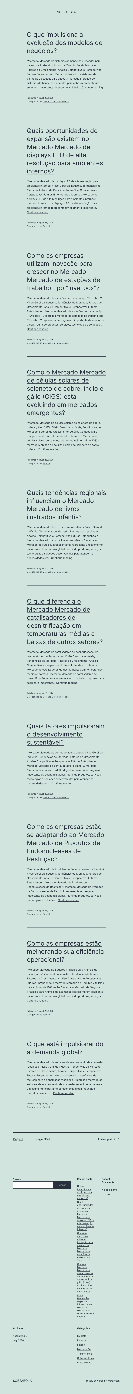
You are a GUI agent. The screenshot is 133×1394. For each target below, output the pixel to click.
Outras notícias (85, 1358)
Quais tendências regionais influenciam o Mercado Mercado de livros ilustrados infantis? (85, 1306)
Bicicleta (81, 1336)
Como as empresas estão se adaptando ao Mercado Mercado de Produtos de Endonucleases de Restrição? (65, 843)
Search (17, 1179)
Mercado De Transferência (56, 101)
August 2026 (20, 1336)
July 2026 (18, 1340)
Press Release (84, 1362)
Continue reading (92, 87)
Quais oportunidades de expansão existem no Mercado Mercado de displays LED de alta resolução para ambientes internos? (85, 1216)
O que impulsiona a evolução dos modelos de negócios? (64, 43)
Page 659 (42, 1139)
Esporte (46, 463)
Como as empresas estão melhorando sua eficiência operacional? (65, 951)
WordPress (113, 1380)
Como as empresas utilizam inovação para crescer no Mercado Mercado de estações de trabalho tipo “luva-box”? (63, 272)
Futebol (46, 226)
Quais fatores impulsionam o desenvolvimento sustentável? (66, 734)
